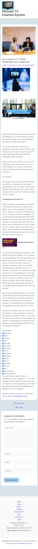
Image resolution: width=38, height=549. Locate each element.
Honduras (7, 356)
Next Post (19, 407)
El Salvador (7, 348)
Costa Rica (7, 346)
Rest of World (8, 371)
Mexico (6, 361)
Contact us (19, 517)
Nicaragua (7, 363)
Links (19, 514)
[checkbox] (3, 333)
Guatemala (7, 353)
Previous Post (19, 403)
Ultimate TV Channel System (13, 13)
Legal (19, 519)
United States (7, 331)
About (19, 507)
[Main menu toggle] (34, 9)
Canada (6, 338)
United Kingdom (9, 373)
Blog (19, 504)
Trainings (19, 509)
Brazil (5, 336)
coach (19, 65)
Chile (5, 341)
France (6, 351)
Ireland (6, 358)
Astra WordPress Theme (23, 543)
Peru (5, 368)
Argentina (7, 333)
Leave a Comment (8, 65)
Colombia (7, 343)
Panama (6, 366)
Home (19, 502)
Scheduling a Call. (21, 396)
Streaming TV (19, 512)
